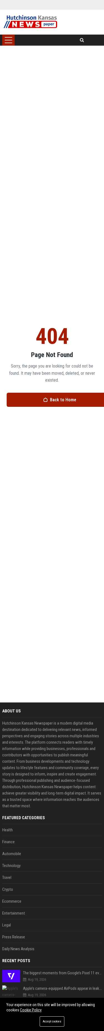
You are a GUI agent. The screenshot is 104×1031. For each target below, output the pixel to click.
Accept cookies (52, 1021)
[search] (82, 40)
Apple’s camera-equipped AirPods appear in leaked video (62, 988)
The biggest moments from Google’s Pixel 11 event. (62, 972)
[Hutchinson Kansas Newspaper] (30, 22)
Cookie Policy (31, 1010)
